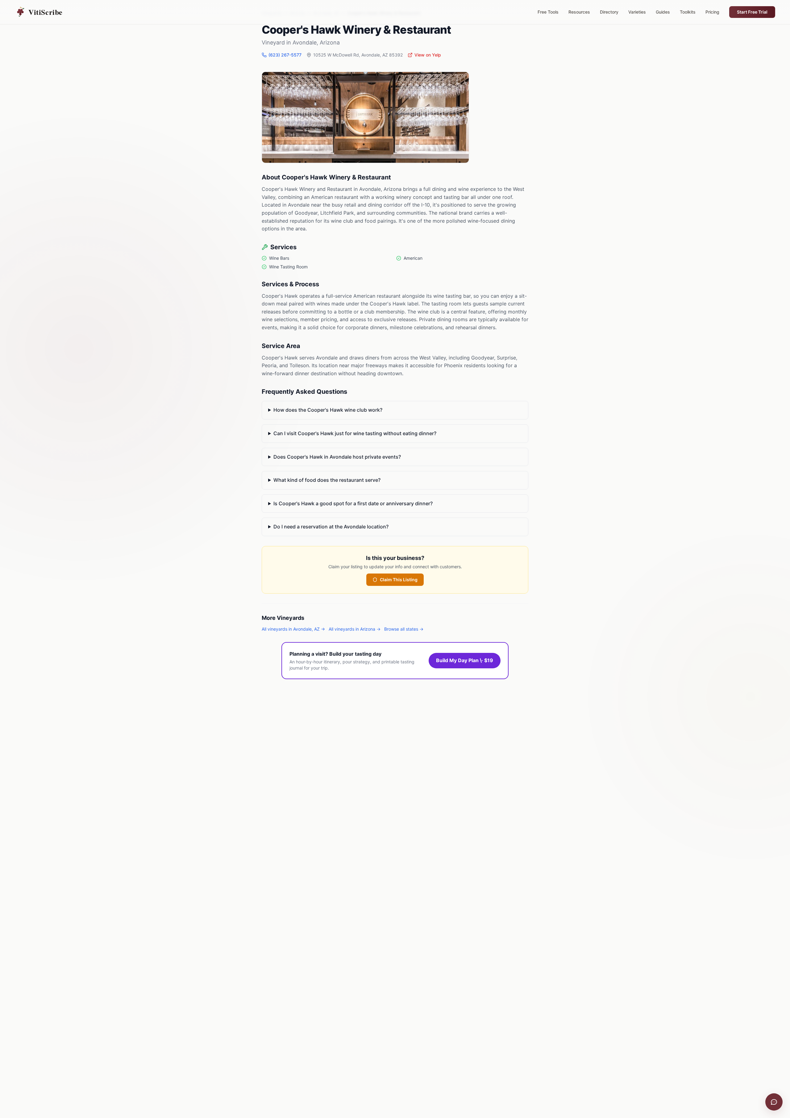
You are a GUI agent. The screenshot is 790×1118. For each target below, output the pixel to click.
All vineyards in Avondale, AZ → (293, 629)
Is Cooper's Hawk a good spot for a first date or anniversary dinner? (353, 503)
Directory (609, 12)
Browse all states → (403, 629)
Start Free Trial (752, 12)
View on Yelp (427, 54)
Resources (579, 12)
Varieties (637, 12)
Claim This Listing (399, 579)
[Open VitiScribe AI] (774, 1102)
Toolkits (688, 12)
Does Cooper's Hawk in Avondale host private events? (337, 457)
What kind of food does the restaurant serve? (326, 480)
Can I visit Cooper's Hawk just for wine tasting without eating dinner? (354, 433)
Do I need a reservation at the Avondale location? (331, 526)
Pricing (712, 12)
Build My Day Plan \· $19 (464, 660)
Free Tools (548, 12)
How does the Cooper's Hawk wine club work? (327, 410)
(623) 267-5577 (284, 54)
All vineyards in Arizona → (354, 629)
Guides (663, 12)
